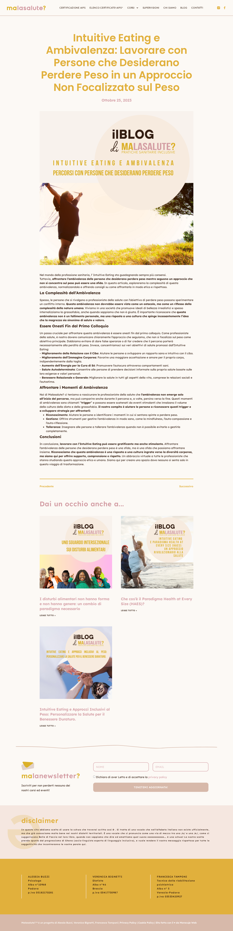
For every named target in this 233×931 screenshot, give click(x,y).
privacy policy (157, 777)
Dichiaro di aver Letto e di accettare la (131, 777)
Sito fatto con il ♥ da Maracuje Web (176, 922)
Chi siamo (169, 7)
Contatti (197, 7)
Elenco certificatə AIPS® (106, 7)
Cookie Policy (146, 922)
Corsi (131, 7)
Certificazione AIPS (72, 7)
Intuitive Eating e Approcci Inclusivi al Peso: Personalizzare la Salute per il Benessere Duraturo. (75, 714)
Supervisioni (151, 7)
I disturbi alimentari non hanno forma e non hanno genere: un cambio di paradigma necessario (74, 604)
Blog (183, 7)
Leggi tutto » (47, 615)
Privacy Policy (128, 922)
